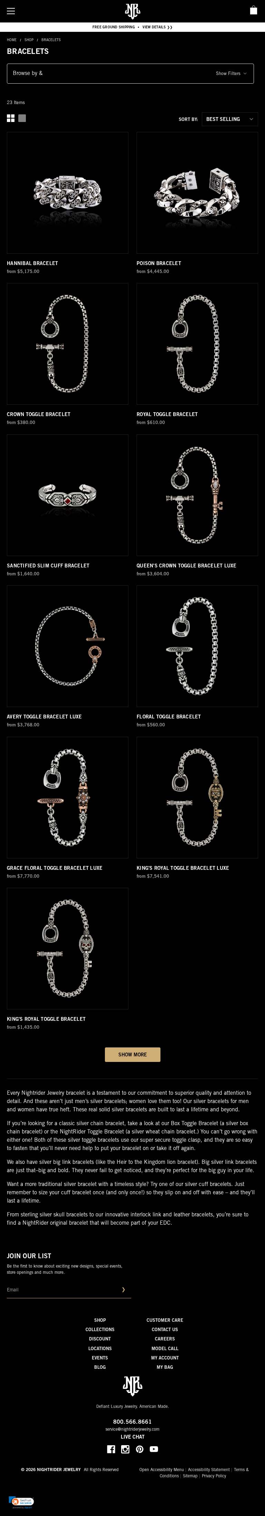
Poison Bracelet (159, 264)
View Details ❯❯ (158, 27)
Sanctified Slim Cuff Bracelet (48, 566)
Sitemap (190, 1476)
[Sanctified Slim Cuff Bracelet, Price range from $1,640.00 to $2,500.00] (67, 495)
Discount (100, 1339)
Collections (100, 1330)
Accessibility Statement (209, 1470)
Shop (100, 1321)
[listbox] (230, 119)
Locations (100, 1349)
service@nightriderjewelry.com (132, 1430)
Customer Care (165, 1321)
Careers (165, 1339)
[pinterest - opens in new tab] (140, 1449)
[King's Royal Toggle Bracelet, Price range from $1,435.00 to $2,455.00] (67, 948)
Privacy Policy (214, 1476)
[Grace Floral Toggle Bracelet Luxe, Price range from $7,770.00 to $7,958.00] (67, 797)
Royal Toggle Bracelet (167, 415)
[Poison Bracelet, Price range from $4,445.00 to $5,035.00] (197, 192)
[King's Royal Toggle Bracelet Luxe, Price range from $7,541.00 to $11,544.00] (197, 797)
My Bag (165, 1368)
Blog (100, 1368)
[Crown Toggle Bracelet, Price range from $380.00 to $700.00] (67, 343)
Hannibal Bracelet (32, 264)
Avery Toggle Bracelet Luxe (44, 717)
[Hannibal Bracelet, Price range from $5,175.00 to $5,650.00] (67, 192)
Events (100, 1358)
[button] (130, 74)
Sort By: (188, 120)
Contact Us (165, 1330)
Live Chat (133, 1437)
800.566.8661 (132, 1422)
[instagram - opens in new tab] (125, 1449)
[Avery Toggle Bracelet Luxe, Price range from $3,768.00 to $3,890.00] (67, 646)
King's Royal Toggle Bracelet (46, 1019)
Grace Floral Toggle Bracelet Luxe (54, 868)
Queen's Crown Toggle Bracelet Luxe (187, 566)
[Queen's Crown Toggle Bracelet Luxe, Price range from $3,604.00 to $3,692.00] (197, 495)
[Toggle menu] (11, 11)
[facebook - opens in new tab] (111, 1449)
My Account (165, 1358)
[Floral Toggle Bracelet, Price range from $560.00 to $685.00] (197, 646)
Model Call (164, 1349)
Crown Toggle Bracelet (38, 415)
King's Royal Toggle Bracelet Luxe (183, 868)
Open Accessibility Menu (161, 1470)
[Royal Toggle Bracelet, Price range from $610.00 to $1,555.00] (197, 343)
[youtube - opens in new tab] (154, 1449)
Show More (132, 1055)
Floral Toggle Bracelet (169, 717)
